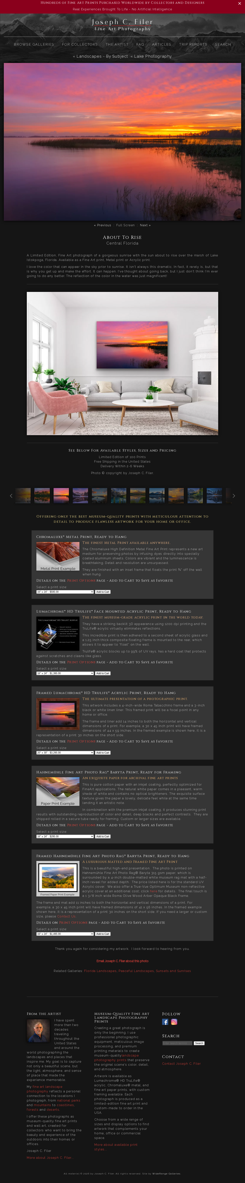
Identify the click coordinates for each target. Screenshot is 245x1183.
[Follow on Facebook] (166, 1022)
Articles (161, 44)
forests (32, 1109)
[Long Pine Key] (42, 501)
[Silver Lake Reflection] (195, 501)
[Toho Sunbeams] (176, 501)
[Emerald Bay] (99, 501)
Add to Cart (102, 591)
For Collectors (80, 44)
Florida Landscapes (100, 971)
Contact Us (66, 916)
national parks (68, 1100)
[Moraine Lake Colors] (118, 501)
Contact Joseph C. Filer (181, 1063)
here (153, 891)
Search (223, 44)
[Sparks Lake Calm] (157, 501)
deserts (53, 1109)
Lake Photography (153, 56)
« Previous (102, 225)
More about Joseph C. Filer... (50, 1158)
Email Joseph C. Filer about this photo (123, 961)
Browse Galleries (34, 44)
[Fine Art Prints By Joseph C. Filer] (122, 30)
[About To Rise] (61, 501)
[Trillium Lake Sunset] (137, 501)
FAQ (140, 44)
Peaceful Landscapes (136, 971)
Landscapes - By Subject (102, 56)
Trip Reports (193, 44)
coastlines (65, 1105)
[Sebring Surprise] (23, 501)
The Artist (117, 44)
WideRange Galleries (166, 1173)
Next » (145, 225)
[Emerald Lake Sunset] (80, 501)
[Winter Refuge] (214, 501)
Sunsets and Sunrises (173, 971)
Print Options (81, 580)
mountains (42, 1105)
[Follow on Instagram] (175, 1022)
